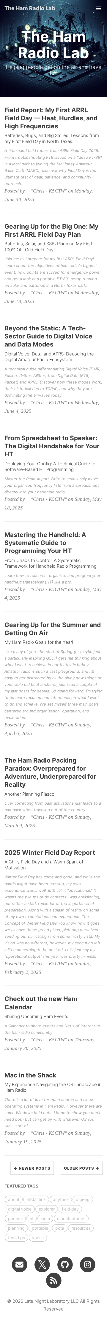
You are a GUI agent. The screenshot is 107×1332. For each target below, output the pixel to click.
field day (70, 1208)
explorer (47, 1208)
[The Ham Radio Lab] (54, 1280)
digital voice (20, 1208)
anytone (61, 1199)
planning (16, 1228)
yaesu (38, 1237)
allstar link (36, 1199)
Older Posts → (81, 1168)
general (15, 1218)
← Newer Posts (32, 1168)
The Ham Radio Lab (29, 8)
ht (32, 1218)
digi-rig (83, 1199)
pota (59, 1228)
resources (80, 1228)
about (13, 1199)
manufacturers (71, 1218)
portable (40, 1228)
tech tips (16, 1237)
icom (45, 1218)
